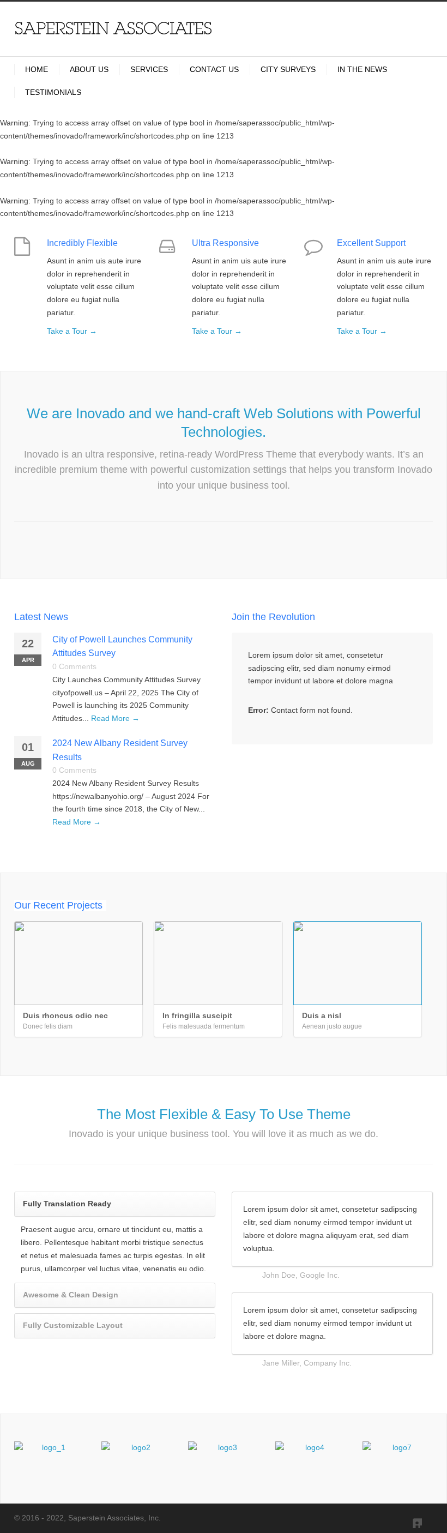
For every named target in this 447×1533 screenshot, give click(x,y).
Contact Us (214, 69)
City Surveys (288, 69)
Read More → (115, 718)
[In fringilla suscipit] (218, 963)
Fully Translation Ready (67, 1203)
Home (36, 69)
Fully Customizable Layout (73, 1325)
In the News (362, 69)
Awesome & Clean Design (70, 1294)
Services (149, 69)
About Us (89, 69)
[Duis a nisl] (357, 963)
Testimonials (53, 92)
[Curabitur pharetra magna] (136, 1458)
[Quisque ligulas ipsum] (223, 1458)
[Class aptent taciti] (310, 1458)
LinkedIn (411, 1517)
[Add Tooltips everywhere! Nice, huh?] (49, 1458)
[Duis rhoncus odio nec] (78, 963)
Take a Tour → (72, 331)
